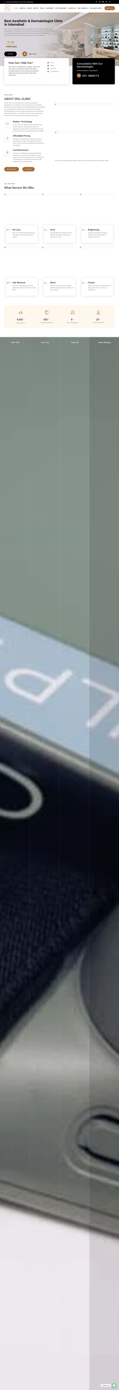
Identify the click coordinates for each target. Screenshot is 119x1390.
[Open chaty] (114, 1385)
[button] (11, 44)
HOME (16, 8)
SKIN (28, 8)
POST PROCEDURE (60, 8)
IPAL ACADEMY (82, 8)
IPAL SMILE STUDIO (96, 8)
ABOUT (22, 8)
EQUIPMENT (50, 8)
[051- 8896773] (79, 75)
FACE (41, 8)
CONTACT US (72, 8)
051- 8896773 (90, 75)
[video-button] (24, 53)
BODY (35, 8)
